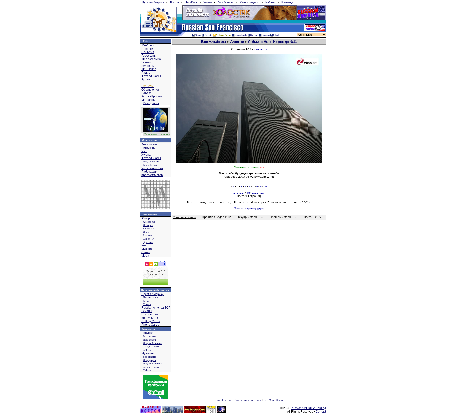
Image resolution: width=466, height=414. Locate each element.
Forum (266, 35)
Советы (147, 304)
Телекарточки (151, 103)
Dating (254, 35)
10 (248, 193)
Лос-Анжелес (226, 2)
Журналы (148, 66)
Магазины (148, 99)
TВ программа (151, 59)
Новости (147, 49)
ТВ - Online (148, 69)
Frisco (146, 41)
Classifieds (241, 35)
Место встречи (149, 140)
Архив (145, 79)
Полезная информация (155, 289)
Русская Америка (153, 2)
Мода (145, 255)
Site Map (269, 400)
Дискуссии (148, 148)
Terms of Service (222, 400)
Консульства (150, 318)
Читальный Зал (152, 168)
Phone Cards (150, 324)
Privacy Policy (241, 400)
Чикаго (207, 2)
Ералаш (147, 235)
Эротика (148, 242)
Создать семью (151, 346)
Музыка (146, 249)
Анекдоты (149, 221)
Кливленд (287, 2)
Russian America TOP (155, 307)
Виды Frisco (150, 164)
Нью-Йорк (191, 2)
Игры (146, 231)
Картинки (148, 228)
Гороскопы (148, 55)
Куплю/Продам (151, 96)
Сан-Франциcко (249, 2)
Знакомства (149, 144)
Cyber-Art (148, 238)
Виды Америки (151, 161)
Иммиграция (150, 297)
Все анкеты (149, 336)
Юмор (145, 218)
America (237, 42)
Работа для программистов (152, 173)
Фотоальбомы (151, 76)
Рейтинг (146, 311)
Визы (146, 300)
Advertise (256, 400)
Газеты (146, 62)
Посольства (149, 314)
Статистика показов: (184, 217)
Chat (276, 35)
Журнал (146, 154)
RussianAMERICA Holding (308, 408)
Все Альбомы (213, 42)
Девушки (147, 333)
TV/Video (147, 45)
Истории (148, 225)
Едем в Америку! (152, 294)
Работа (146, 93)
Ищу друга (149, 339)
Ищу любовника (152, 343)
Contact (280, 400)
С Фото (147, 349)
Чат (144, 151)
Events (208, 35)
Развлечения (149, 214)
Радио (145, 72)
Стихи (145, 252)
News (198, 35)
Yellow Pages (223, 35)
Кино (144, 245)
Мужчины (147, 353)
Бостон (174, 2)
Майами (270, 2)
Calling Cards (150, 321)
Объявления (150, 89)
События (147, 52)
